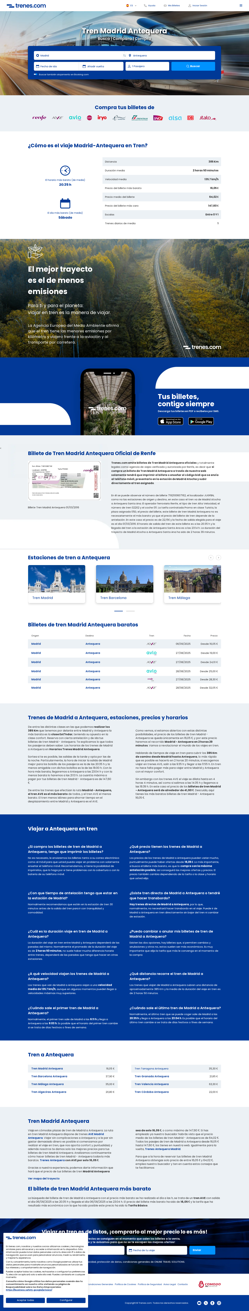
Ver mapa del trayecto (44, 1178)
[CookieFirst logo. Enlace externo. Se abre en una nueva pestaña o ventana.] (21, 1237)
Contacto (183, 1284)
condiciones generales (136, 1262)
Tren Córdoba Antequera (152, 1092)
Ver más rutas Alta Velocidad (185, 557)
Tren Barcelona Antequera (49, 1076)
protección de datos (109, 1262)
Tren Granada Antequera (152, 1076)
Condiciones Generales (100, 1284)
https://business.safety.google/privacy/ (29, 1289)
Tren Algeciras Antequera (48, 1092)
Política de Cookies (125, 1284)
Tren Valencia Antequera (152, 1084)
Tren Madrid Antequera (47, 1068)
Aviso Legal (169, 1284)
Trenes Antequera (52, 1160)
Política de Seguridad (150, 1284)
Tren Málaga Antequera (47, 1084)
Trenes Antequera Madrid (162, 1149)
